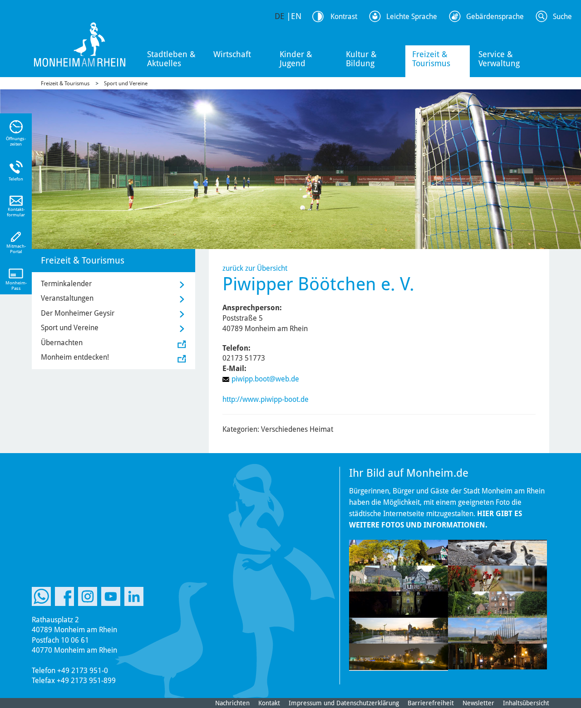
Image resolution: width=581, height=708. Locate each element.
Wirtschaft (232, 54)
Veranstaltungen (67, 298)
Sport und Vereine (126, 83)
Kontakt (269, 703)
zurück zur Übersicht (254, 268)
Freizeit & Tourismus (431, 58)
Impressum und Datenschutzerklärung (344, 703)
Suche (562, 16)
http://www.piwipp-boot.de (265, 399)
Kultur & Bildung (361, 58)
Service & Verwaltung (499, 58)
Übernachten (62, 342)
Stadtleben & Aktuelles (171, 58)
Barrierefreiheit (431, 703)
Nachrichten (232, 703)
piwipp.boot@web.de (265, 379)
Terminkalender (66, 283)
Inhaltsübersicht (526, 703)
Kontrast (343, 16)
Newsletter (478, 703)
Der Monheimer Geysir (77, 313)
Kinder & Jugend (296, 58)
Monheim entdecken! (75, 357)
